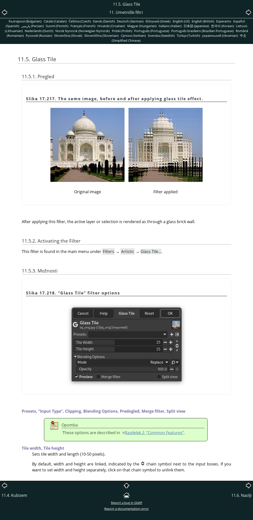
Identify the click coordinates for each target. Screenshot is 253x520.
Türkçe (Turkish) (188, 35)
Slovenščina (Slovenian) (101, 35)
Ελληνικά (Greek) (158, 21)
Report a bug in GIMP (126, 503)
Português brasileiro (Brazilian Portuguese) (202, 31)
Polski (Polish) (122, 31)
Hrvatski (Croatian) (111, 26)
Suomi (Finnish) (57, 26)
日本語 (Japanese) (196, 26)
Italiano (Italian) (170, 26)
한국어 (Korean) (222, 26)
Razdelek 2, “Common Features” (154, 432)
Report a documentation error (126, 508)
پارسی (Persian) (32, 26)
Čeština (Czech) (80, 21)
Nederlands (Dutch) (39, 31)
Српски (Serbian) (133, 35)
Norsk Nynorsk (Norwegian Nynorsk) (82, 31)
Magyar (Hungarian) (142, 26)
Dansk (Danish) (104, 21)
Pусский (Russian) (39, 35)
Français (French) (82, 26)
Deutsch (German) (130, 21)
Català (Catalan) (55, 21)
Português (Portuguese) (151, 31)
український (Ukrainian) (220, 35)
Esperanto (223, 21)
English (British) (203, 21)
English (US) (181, 21)
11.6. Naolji (241, 495)
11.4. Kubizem (14, 495)
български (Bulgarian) (25, 21)
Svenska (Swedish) (161, 35)
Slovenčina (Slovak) (68, 35)
